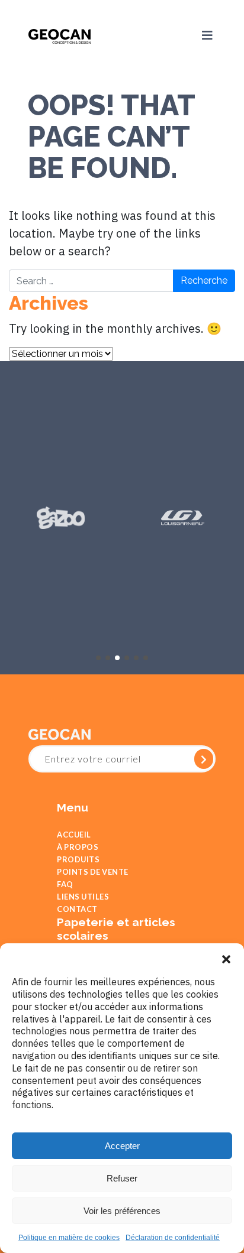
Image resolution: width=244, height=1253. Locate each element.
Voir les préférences (122, 1211)
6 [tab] (145, 657)
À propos (77, 850)
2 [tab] (107, 657)
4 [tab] (126, 657)
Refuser (122, 1178)
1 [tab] (98, 657)
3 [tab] (117, 657)
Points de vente (93, 881)
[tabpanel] (61, 517)
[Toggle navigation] (203, 35)
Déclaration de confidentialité (173, 1237)
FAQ (65, 896)
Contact (77, 926)
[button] (226, 958)
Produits (78, 866)
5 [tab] (136, 657)
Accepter (122, 1146)
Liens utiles (83, 911)
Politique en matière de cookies (69, 1237)
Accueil (74, 835)
